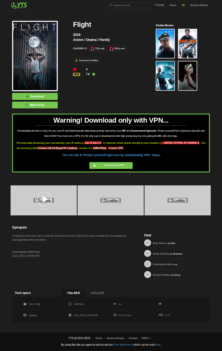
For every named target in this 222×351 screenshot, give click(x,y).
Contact (133, 338)
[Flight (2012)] (165, 44)
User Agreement (122, 344)
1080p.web (119, 48)
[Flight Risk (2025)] (187, 44)
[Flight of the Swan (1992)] (187, 76)
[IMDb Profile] (147, 242)
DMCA (145, 338)
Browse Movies (115, 338)
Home (99, 338)
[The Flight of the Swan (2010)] (165, 76)
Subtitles (33, 315)
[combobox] (130, 5)
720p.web (100, 48)
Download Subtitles (89, 60)
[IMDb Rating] (79, 74)
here (157, 344)
